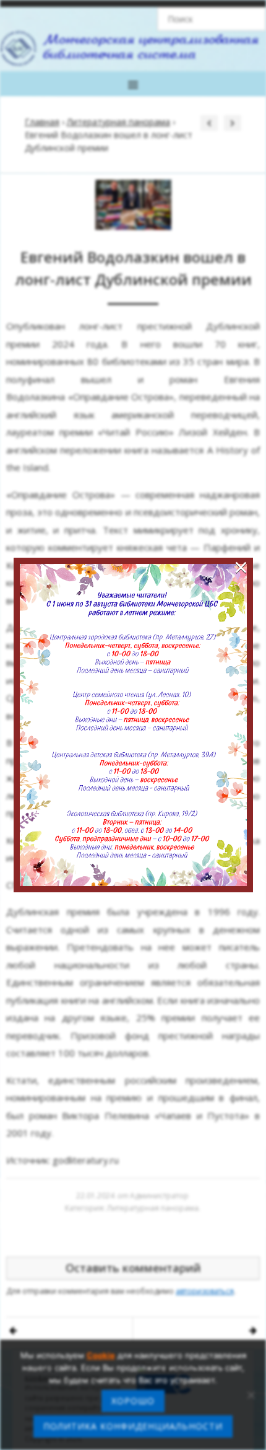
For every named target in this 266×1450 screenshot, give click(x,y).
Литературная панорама (118, 122)
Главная (42, 122)
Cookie (101, 1355)
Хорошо (133, 1401)
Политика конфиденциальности (133, 1426)
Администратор (159, 1195)
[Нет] (250, 1395)
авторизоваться (205, 1291)
